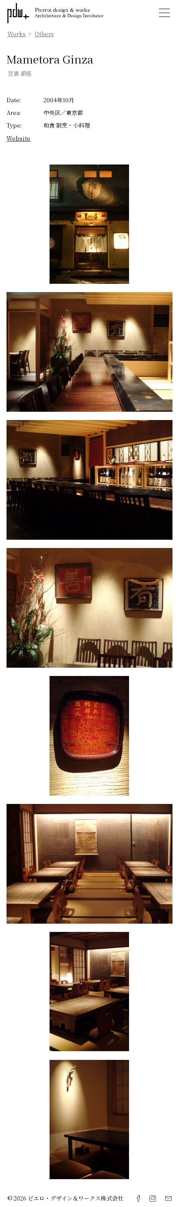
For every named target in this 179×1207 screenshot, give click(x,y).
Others (44, 34)
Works (16, 34)
